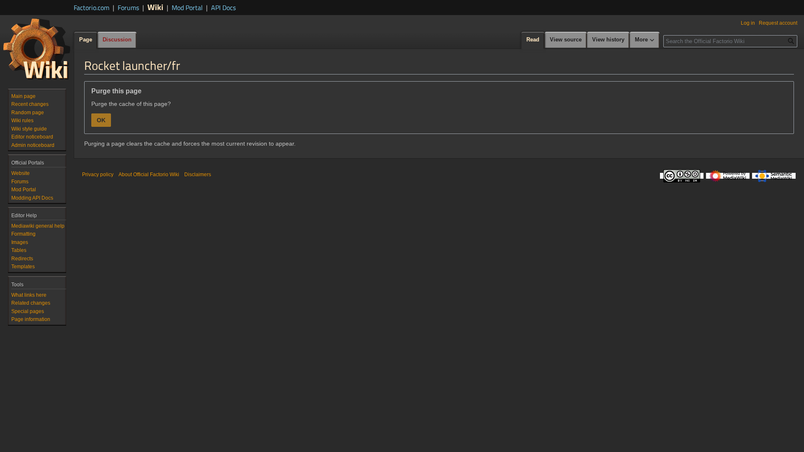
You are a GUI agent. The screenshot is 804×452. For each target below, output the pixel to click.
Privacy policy (97, 174)
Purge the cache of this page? (131, 103)
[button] (645, 40)
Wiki (155, 7)
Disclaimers (197, 174)
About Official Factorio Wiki (149, 174)
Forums (128, 8)
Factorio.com (91, 8)
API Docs (223, 8)
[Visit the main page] (36, 48)
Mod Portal (187, 8)
